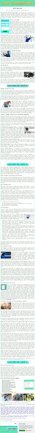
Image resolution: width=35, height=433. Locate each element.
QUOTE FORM (9, 299)
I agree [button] (20, 430)
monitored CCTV (15, 297)
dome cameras (14, 241)
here (24, 375)
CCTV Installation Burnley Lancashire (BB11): (9, 12)
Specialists (12, 426)
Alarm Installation (14, 413)
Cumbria (15, 416)
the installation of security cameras (16, 294)
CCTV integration (4, 247)
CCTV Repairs (3, 413)
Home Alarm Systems (7, 412)
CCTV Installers (7, 408)
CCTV (13, 44)
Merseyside (19, 416)
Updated (9, 426)
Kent (25, 416)
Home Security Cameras (25, 407)
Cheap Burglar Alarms (4, 414)
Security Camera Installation (22, 411)
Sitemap (1, 426)
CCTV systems (11, 371)
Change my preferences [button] (28, 430)
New (7, 426)
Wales (23, 416)
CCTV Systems (3, 411)
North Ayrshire (3, 416)
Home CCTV (18, 407)
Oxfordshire (11, 416)
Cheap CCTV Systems (21, 408)
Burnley (16, 167)
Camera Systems (12, 407)
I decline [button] (23, 430)
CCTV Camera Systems (4, 409)
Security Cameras (14, 408)
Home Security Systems (20, 410)
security (8, 277)
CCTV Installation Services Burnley (10, 378)
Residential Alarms (22, 413)
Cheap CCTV (6, 407)
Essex (8, 416)
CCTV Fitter (32, 410)
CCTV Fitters (11, 409)
